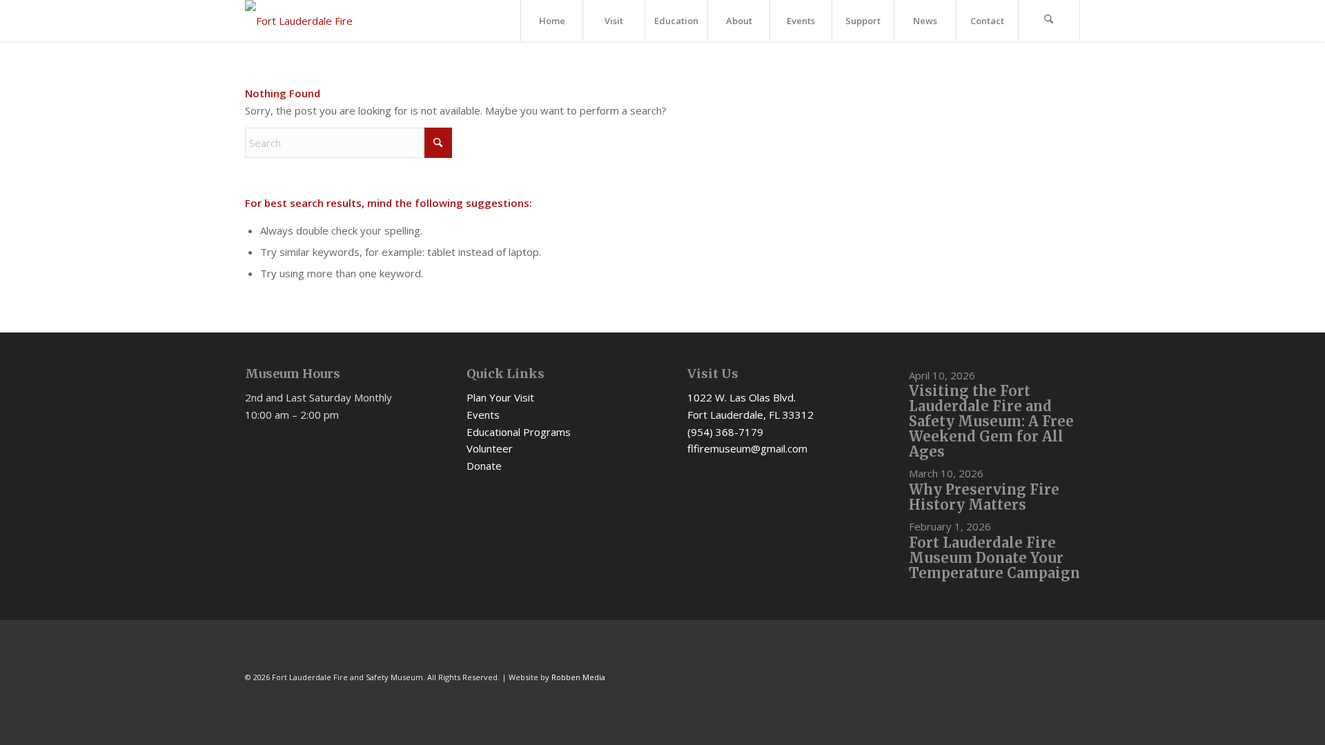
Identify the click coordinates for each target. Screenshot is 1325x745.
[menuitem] (551, 20)
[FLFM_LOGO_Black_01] (307, 20)
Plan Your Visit (500, 397)
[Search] (1049, 20)
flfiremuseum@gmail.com (747, 448)
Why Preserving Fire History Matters (984, 497)
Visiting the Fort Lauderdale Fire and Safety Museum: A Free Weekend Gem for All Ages (991, 421)
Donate (484, 466)
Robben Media (578, 677)
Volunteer (490, 448)
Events (483, 414)
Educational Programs (519, 432)
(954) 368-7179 (725, 432)
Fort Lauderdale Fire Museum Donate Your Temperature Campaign (994, 558)
